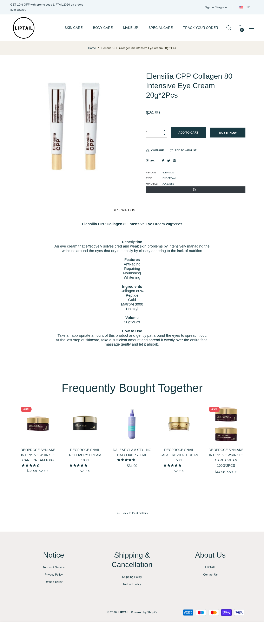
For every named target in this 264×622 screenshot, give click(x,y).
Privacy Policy (54, 574)
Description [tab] (123, 210)
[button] (31, 465)
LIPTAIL (210, 567)
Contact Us (210, 574)
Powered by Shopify (144, 612)
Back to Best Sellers (134, 513)
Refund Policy (132, 584)
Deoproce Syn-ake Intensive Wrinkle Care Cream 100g (38, 455)
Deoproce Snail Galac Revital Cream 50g (179, 455)
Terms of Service (54, 567)
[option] (37, 446)
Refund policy (53, 581)
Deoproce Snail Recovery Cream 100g (85, 455)
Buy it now (228, 132)
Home (92, 48)
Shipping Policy (132, 576)
